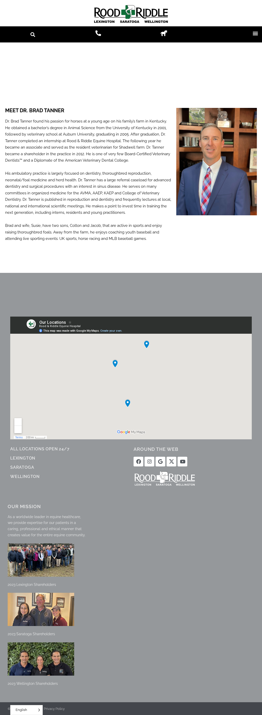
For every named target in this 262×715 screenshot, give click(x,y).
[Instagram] (149, 461)
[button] (33, 34)
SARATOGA (22, 467)
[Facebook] (138, 461)
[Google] (160, 461)
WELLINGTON (25, 476)
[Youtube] (182, 461)
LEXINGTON (22, 458)
